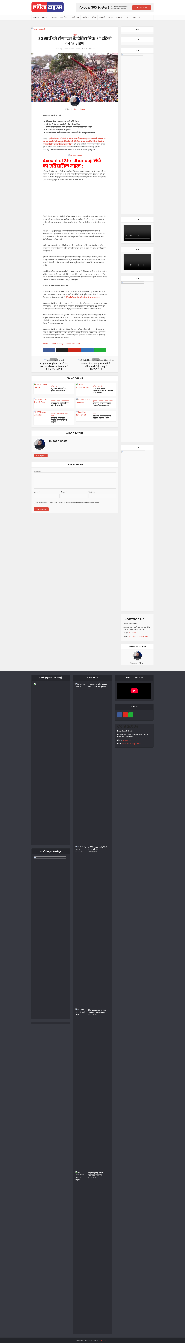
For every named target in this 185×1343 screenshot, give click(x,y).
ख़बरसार (45, 17)
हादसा (110, 17)
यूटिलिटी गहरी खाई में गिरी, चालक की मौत (97, 848)
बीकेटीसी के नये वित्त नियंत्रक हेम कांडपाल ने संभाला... (59, 420)
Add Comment (69, 49)
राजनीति (102, 17)
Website (92, 492)
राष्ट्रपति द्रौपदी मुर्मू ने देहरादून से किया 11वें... (95, 1174)
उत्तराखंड (36, 17)
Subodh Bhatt (82, 49)
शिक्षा (94, 17)
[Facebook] (119, 714)
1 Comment (92, 689)
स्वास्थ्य (54, 17)
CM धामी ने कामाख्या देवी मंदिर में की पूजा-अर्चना (102, 417)
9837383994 (133, 633)
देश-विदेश (85, 17)
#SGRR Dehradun (73, 343)
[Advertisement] (75, 199)
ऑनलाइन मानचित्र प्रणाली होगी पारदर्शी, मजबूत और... (97, 685)
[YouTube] (125, 714)
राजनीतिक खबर (65, 401)
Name (37, 492)
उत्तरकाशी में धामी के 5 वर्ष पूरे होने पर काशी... (60, 404)
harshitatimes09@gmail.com (138, 636)
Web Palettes (105, 1340)
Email (64, 492)
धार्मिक (75, 35)
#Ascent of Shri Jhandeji (53, 343)
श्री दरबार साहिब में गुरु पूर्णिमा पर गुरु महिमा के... (60, 389)
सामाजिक (63, 17)
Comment (37, 471)
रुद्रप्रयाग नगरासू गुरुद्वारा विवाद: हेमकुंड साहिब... (102, 404)
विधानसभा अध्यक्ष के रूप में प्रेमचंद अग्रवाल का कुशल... (97, 1011)
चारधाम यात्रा (60, 414)
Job (126, 17)
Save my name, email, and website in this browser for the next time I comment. (67, 503)
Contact (136, 17)
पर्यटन (111, 401)
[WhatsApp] (130, 714)
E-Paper (119, 17)
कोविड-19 (75, 17)
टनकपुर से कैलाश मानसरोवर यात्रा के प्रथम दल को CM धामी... (103, 390)
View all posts (40, 455)
